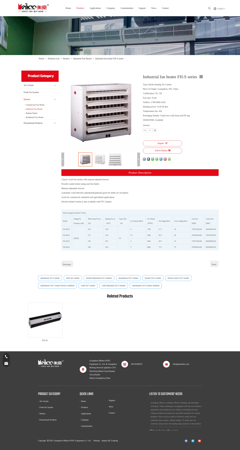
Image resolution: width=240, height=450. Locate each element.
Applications (86, 414)
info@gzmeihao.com (181, 364)
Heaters (27, 99)
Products (84, 407)
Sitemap (96, 441)
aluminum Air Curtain (50, 278)
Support (112, 400)
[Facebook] (186, 441)
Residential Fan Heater (35, 117)
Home (83, 401)
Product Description (140, 172)
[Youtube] (199, 441)
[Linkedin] (193, 441)
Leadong (114, 441)
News (111, 407)
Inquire (161, 143)
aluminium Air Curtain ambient (145, 285)
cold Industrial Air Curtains (114, 285)
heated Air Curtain (153, 278)
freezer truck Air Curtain (178, 278)
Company (85, 420)
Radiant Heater (32, 113)
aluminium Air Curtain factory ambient (57, 285)
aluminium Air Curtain (128, 278)
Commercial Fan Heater (35, 105)
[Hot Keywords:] (209, 8)
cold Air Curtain (88, 285)
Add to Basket (161, 150)
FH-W (45, 340)
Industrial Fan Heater (34, 109)
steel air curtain (72, 278)
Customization (86, 426)
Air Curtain (29, 85)
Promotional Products (33, 123)
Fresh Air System (31, 92)
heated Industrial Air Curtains (99, 278)
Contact (112, 413)
